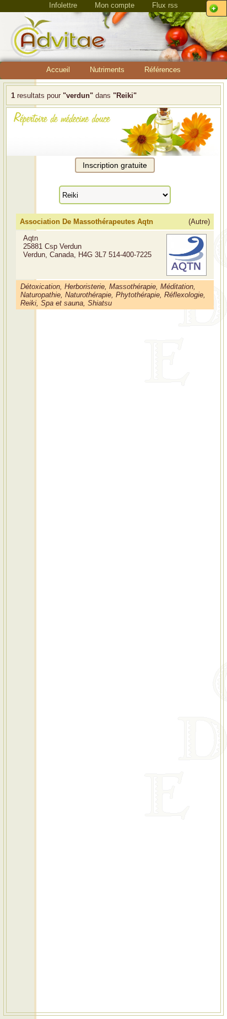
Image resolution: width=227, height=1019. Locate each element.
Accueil (58, 70)
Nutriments (107, 70)
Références (162, 70)
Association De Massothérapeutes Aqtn (86, 221)
